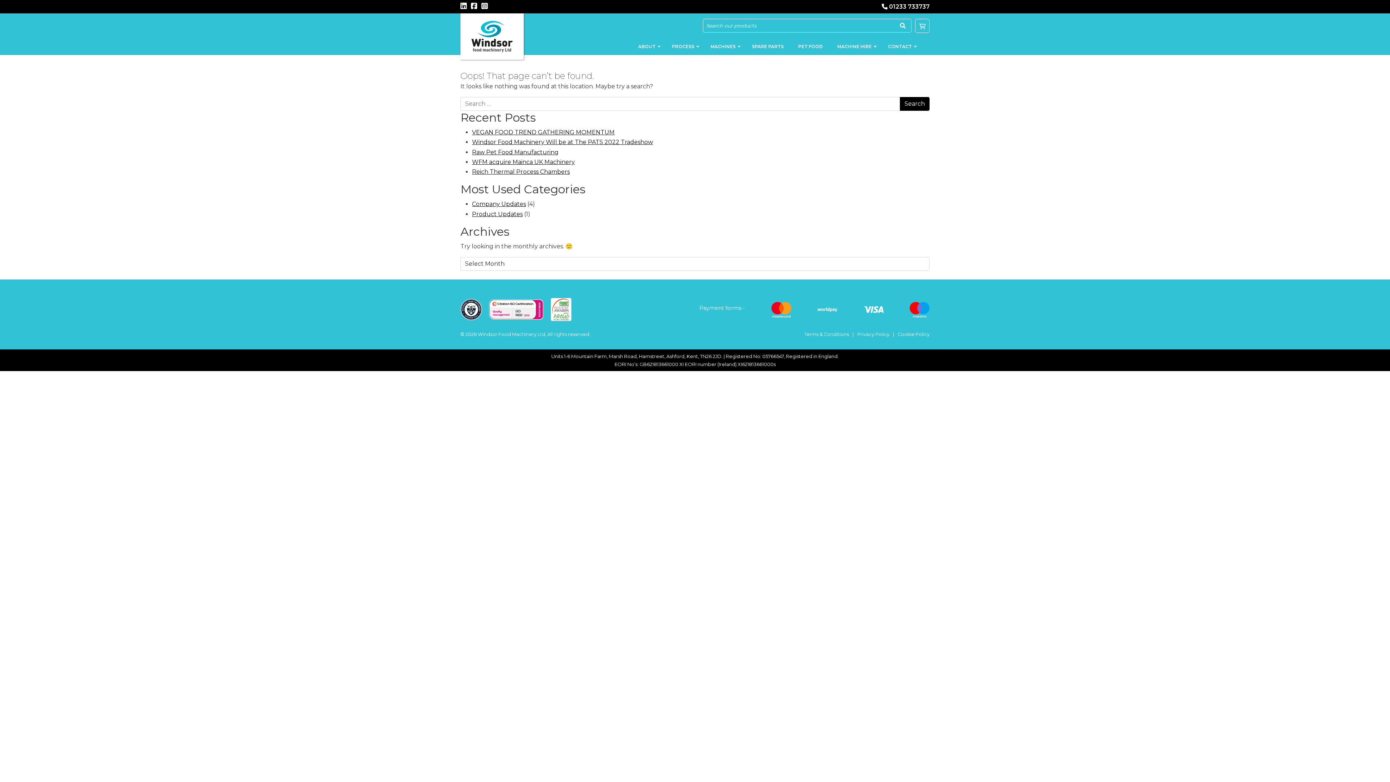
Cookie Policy (914, 334)
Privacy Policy (873, 334)
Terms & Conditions (826, 334)
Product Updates (497, 214)
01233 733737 (909, 6)
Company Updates (499, 204)
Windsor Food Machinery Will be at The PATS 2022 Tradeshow (562, 142)
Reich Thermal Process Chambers (521, 171)
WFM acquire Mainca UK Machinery (523, 162)
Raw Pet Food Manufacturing (515, 152)
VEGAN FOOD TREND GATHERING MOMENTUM (543, 132)
